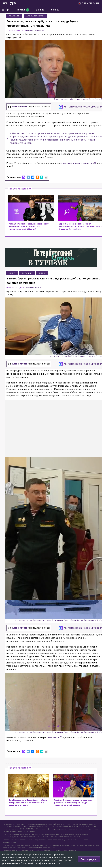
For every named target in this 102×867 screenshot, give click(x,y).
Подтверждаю (89, 859)
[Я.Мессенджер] (41, 177)
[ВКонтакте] (32, 177)
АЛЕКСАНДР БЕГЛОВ (35, 16)
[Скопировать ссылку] (46, 177)
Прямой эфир (90, 4)
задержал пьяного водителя (77, 163)
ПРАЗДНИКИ (14, 16)
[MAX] (23, 177)
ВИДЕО (42, 273)
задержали (52, 738)
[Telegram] (28, 177)
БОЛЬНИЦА (27, 273)
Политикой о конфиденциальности (40, 863)
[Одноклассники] (37, 177)
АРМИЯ (12, 273)
